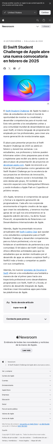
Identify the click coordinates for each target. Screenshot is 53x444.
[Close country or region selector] (50, 3)
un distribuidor (44, 424)
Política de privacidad (9, 438)
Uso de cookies (25, 438)
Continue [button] (45, 12)
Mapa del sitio (36, 441)
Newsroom (8, 26)
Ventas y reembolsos (9, 441)
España (4, 430)
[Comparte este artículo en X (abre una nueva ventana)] (9, 68)
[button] (20, 12)
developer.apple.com (13, 165)
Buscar (46, 26)
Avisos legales (24, 441)
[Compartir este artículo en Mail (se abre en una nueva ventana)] (14, 68)
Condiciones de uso (40, 438)
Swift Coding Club (28, 231)
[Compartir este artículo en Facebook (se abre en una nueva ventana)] (4, 68)
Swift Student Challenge (17, 111)
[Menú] (50, 20)
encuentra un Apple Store (29, 424)
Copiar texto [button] (18, 308)
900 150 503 (22, 426)
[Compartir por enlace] (19, 68)
